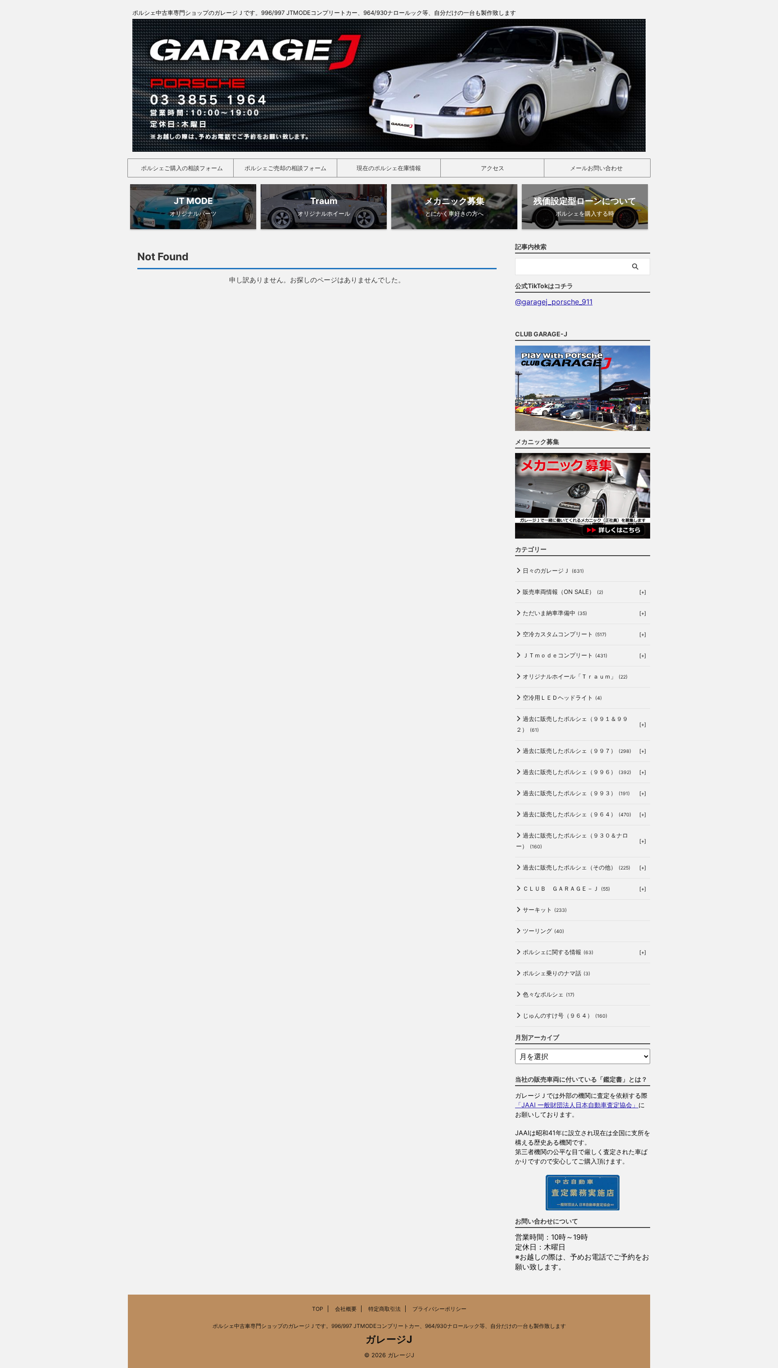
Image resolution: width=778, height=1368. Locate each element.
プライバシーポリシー (439, 1308)
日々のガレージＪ (553, 570)
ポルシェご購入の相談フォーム (182, 168)
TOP (317, 1308)
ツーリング (543, 930)
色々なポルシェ (548, 994)
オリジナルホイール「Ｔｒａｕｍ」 (575, 676)
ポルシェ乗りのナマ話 (556, 973)
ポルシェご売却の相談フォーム (285, 168)
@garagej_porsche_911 (554, 301)
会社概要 (346, 1308)
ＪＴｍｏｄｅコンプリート (565, 655)
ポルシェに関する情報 (558, 952)
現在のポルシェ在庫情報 (389, 168)
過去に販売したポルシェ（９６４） (577, 814)
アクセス (492, 168)
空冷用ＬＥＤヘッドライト (562, 697)
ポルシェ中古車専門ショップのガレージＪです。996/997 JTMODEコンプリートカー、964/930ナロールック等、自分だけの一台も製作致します (389, 1326)
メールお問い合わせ (596, 168)
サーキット (545, 909)
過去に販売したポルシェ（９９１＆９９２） (572, 724)
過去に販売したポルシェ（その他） (576, 867)
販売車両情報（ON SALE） (563, 591)
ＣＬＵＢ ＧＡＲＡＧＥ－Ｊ (566, 888)
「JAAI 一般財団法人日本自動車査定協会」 (576, 1105)
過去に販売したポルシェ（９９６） (577, 771)
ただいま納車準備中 (555, 612)
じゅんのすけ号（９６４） (565, 1015)
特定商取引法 (384, 1308)
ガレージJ (389, 1339)
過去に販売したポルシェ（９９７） (577, 750)
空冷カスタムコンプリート (564, 634)
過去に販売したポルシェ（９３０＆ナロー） (572, 841)
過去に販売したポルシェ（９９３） (576, 793)
